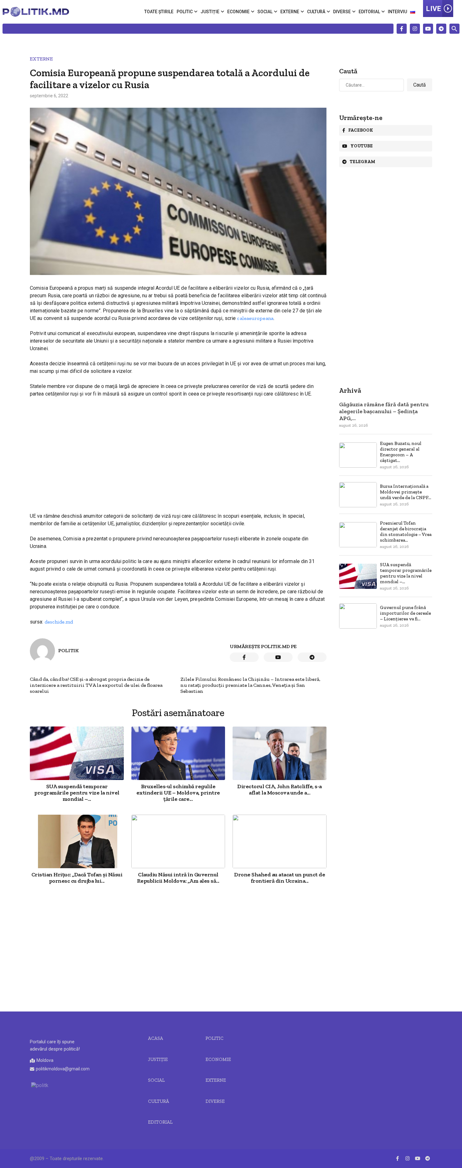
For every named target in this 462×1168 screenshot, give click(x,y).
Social (264, 11)
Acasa (155, 1038)
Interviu (397, 11)
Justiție (210, 11)
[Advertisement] (178, 449)
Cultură (316, 11)
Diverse (342, 11)
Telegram (362, 161)
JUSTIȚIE (158, 1059)
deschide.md (59, 622)
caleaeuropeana (255, 318)
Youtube (361, 146)
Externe (289, 11)
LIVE (433, 9)
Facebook (360, 130)
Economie (238, 11)
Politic (185, 11)
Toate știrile (158, 11)
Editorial (369, 11)
